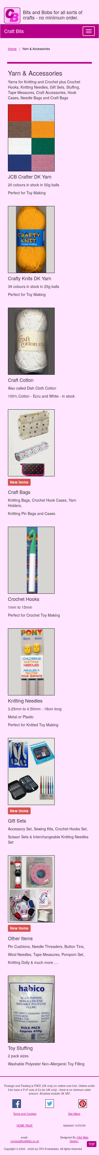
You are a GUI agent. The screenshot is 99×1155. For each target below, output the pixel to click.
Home (12, 48)
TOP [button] (91, 1144)
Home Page (25, 1125)
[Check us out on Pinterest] (82, 1103)
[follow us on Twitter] (49, 1103)
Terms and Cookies (24, 1114)
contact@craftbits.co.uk (25, 1141)
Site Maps (74, 1114)
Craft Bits (14, 30)
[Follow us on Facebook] (16, 1103)
